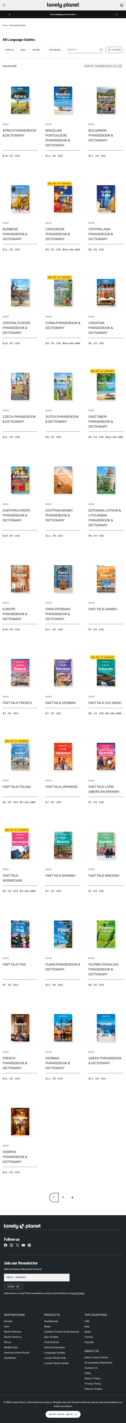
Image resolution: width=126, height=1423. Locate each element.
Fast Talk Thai (14, 964)
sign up (13, 1286)
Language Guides (54, 1352)
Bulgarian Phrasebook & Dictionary (100, 135)
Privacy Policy (92, 1383)
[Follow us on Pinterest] (29, 1246)
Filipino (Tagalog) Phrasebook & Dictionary (103, 969)
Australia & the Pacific (17, 1352)
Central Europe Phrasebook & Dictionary (16, 328)
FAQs (87, 1373)
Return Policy (92, 1378)
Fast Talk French (17, 703)
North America (12, 1331)
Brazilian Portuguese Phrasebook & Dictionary (57, 138)
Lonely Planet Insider (56, 1363)
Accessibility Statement (98, 1362)
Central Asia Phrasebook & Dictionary (100, 234)
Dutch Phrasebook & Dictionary (62, 419)
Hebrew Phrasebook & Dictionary (15, 1157)
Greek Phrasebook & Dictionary (105, 1061)
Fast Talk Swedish (103, 875)
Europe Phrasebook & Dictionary (15, 614)
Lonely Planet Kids (55, 1358)
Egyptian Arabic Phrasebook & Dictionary (59, 515)
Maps (47, 1326)
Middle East (11, 1347)
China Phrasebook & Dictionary (62, 325)
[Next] (72, 1197)
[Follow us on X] (17, 1246)
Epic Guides (51, 1337)
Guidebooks (51, 1321)
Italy (86, 1326)
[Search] (4, 5)
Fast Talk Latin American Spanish (103, 789)
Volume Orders (93, 1389)
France (88, 1337)
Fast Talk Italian (17, 787)
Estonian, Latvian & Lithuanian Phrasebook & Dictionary (104, 518)
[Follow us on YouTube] (23, 1246)
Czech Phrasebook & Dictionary (19, 419)
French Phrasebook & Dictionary (15, 1063)
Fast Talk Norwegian (12, 878)
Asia (6, 1326)
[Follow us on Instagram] (11, 1246)
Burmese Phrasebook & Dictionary (15, 234)
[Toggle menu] (121, 5)
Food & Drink (51, 1342)
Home (5, 25)
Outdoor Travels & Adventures (61, 1331)
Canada (89, 1342)
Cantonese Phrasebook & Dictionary (57, 234)
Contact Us (91, 1368)
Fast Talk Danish (102, 609)
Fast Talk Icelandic (105, 703)
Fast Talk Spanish (60, 875)
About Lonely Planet (96, 1357)
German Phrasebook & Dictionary (57, 1063)
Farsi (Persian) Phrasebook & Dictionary (57, 614)
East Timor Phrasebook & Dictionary (100, 421)
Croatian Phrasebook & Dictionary (100, 328)
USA (87, 1321)
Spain (87, 1331)
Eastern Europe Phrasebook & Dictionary (17, 515)
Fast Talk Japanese (61, 787)
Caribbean (10, 1358)
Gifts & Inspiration (54, 1347)
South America (12, 1337)
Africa (7, 1342)
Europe (8, 1321)
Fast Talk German (60, 703)
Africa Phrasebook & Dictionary (19, 133)
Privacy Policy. (77, 1293)
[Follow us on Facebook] (5, 1246)
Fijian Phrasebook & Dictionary (62, 967)
